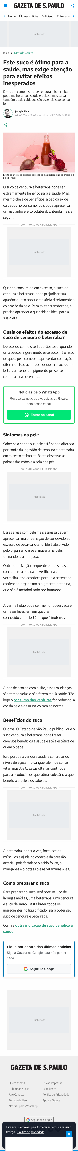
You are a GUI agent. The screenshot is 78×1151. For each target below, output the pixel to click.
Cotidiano (47, 16)
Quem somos (17, 1083)
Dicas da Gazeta (23, 52)
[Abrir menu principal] (5, 5)
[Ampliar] (70, 138)
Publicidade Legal (19, 1088)
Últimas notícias (28, 16)
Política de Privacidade (55, 1094)
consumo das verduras (33, 700)
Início (6, 52)
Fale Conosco (17, 1094)
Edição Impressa (52, 1083)
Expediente (49, 1088)
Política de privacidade (30, 1131)
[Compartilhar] (72, 6)
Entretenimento (66, 16)
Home (12, 16)
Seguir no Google (41, 1119)
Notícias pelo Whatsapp (23, 1106)
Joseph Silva (22, 111)
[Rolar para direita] (73, 16)
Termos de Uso (18, 1100)
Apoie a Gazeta (51, 1100)
